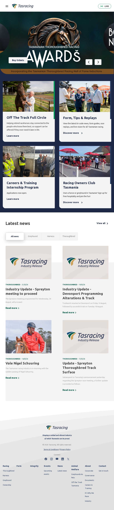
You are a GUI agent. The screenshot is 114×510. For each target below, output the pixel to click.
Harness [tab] (50, 236)
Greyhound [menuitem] (7, 480)
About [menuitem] (88, 466)
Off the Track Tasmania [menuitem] (76, 484)
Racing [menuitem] (6, 466)
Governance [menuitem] (89, 475)
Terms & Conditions (51, 449)
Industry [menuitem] (88, 501)
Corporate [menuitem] (89, 471)
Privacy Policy (65, 449)
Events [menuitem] (47, 466)
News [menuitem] (60, 466)
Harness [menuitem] (6, 475)
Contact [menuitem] (102, 466)
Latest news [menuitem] (62, 471)
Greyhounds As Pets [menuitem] (77, 476)
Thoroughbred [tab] (68, 236)
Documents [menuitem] (89, 480)
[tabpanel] (57, 320)
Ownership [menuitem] (7, 485)
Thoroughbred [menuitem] (8, 471)
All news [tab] (15, 236)
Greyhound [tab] (33, 236)
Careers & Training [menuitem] (88, 486)
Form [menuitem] (19, 466)
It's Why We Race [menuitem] (89, 494)
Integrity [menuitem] (34, 466)
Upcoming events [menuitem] (48, 472)
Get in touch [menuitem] (103, 471)
